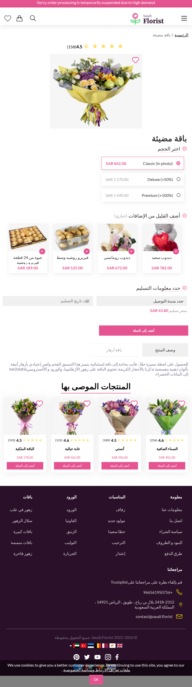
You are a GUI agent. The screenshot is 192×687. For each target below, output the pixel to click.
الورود (71, 509)
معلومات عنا (172, 509)
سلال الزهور (22, 520)
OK (96, 680)
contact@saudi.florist (154, 616)
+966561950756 (157, 592)
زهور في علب (21, 509)
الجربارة (69, 553)
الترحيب (118, 542)
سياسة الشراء (170, 531)
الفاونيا (71, 520)
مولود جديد (116, 520)
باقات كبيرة (23, 531)
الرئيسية (181, 34)
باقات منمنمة (21, 542)
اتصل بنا (176, 520)
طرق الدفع (173, 553)
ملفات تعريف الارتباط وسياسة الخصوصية (96, 669)
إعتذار (120, 553)
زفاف (120, 509)
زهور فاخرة (23, 553)
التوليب (70, 542)
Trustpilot (119, 582)
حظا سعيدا (116, 531)
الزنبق (71, 531)
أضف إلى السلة (143, 330)
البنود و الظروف (169, 542)
